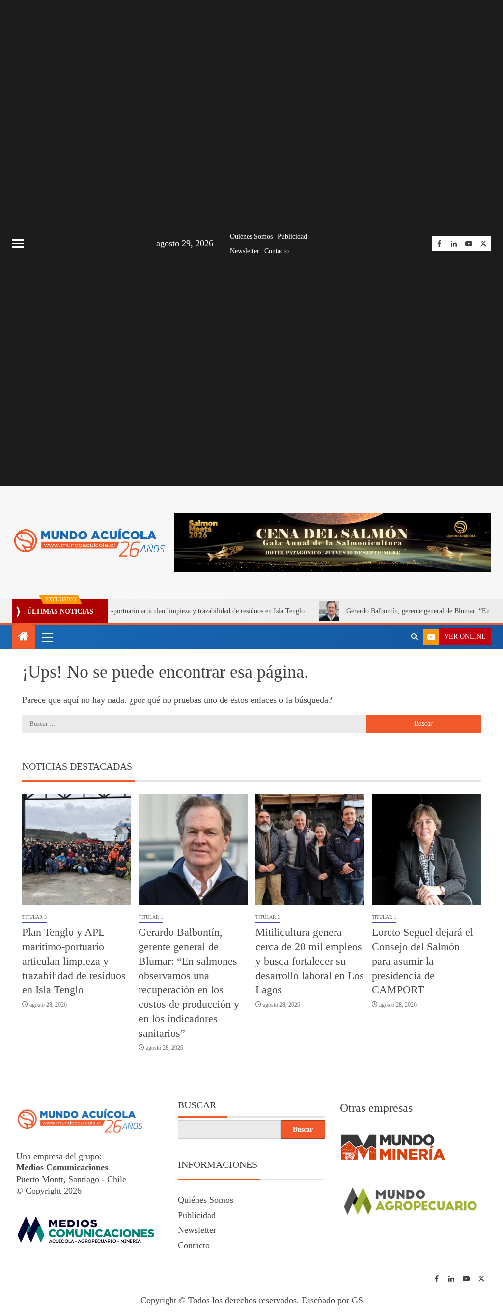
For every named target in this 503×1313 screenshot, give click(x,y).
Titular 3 (34, 917)
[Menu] (46, 637)
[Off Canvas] (18, 243)
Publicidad (292, 236)
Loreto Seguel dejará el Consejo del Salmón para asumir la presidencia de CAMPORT (422, 961)
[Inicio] (23, 637)
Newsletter (244, 251)
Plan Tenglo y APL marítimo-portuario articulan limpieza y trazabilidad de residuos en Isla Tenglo (74, 961)
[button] (46, 637)
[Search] (414, 637)
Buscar (197, 1105)
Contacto (276, 251)
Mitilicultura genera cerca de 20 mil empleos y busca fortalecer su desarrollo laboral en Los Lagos (309, 961)
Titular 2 (267, 917)
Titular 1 (151, 917)
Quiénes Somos (251, 236)
